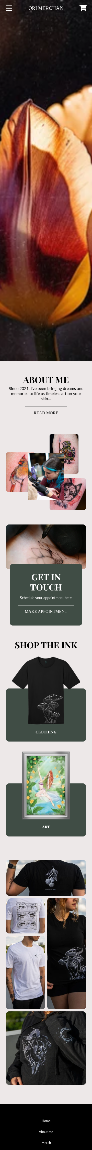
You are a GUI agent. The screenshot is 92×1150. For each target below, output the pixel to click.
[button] (9, 8)
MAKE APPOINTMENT (46, 611)
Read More (46, 413)
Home (46, 1121)
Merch (46, 1143)
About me (46, 1132)
